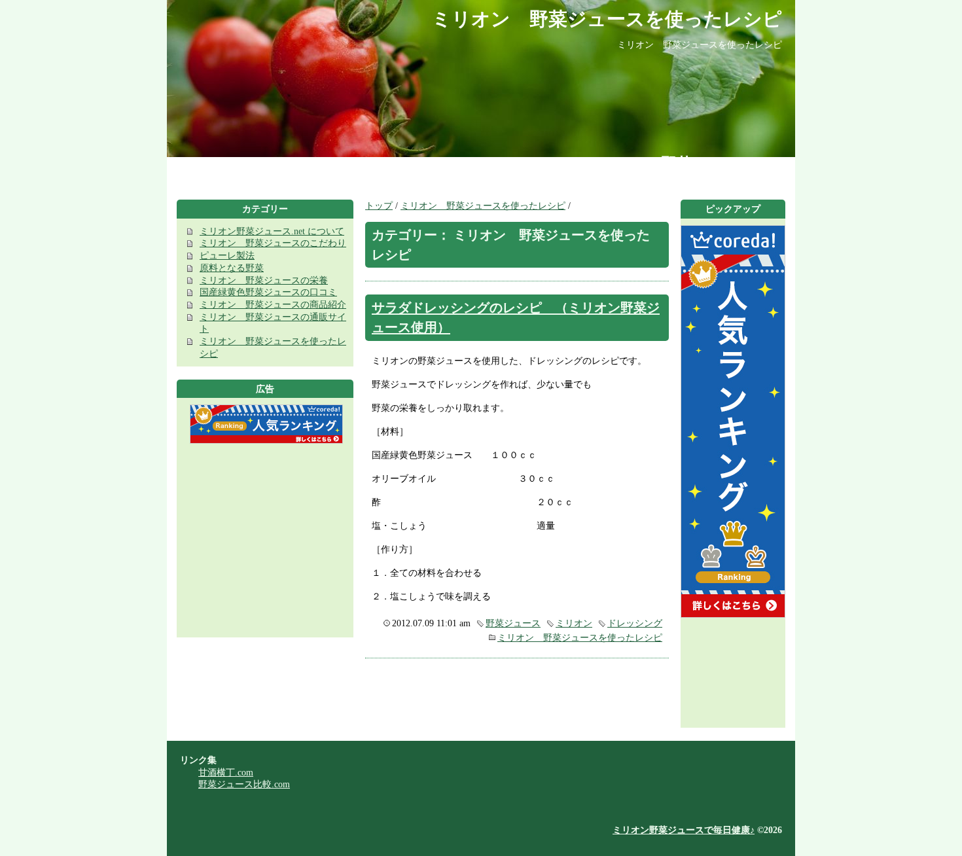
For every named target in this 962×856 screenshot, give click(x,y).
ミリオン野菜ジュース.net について (272, 231)
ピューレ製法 (227, 255)
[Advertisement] (265, 546)
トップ (379, 205)
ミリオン (574, 623)
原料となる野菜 (232, 267)
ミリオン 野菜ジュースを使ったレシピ (483, 205)
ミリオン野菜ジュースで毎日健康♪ (684, 830)
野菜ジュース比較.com (244, 784)
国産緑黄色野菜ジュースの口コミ (268, 292)
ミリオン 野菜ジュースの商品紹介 (273, 304)
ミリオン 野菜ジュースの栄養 (264, 280)
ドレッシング (634, 623)
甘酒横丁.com (225, 772)
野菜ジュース (513, 623)
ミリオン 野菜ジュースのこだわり (273, 243)
